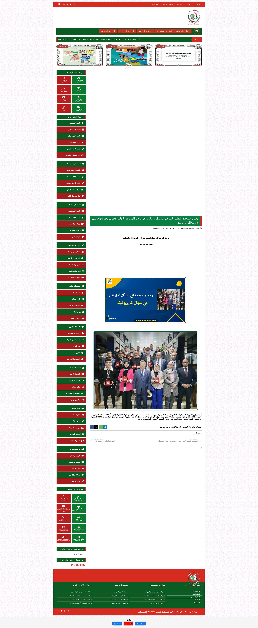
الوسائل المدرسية (74, 380)
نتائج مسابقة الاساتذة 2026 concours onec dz (129, 59)
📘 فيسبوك (140, 623)
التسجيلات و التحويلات (73, 340)
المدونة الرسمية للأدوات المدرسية (80, 599)
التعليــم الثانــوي (145, 31)
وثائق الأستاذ (76, 408)
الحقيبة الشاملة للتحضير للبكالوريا (80, 595)
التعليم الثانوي (196, 594)
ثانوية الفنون (76, 237)
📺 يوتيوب (128, 623)
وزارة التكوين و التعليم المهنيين (154, 599)
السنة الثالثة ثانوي (75, 217)
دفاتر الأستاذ (76, 415)
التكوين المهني (195, 602)
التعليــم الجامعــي (127, 31)
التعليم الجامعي (167, 228)
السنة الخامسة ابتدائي (72, 155)
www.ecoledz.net (146, 244)
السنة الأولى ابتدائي (74, 129)
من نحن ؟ (197, 4)
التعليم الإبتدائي (195, 591)
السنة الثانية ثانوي (74, 211)
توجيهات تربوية (156, 228)
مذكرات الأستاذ (75, 421)
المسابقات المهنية (74, 327)
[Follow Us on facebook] (57, 610)
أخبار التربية (176, 228)
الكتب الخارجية (75, 374)
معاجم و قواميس (75, 400)
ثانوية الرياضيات (75, 230)
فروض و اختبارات (74, 455)
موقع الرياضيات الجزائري (119, 595)
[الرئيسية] (197, 31)
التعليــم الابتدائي (182, 31)
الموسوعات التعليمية (73, 393)
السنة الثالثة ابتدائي (74, 142)
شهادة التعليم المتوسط (72, 189)
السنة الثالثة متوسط (74, 177)
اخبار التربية (77, 346)
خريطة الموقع (155, 4)
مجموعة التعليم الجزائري (119, 603)
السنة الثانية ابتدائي (74, 136)
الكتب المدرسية (75, 367)
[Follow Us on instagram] (61, 610)
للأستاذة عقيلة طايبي (162, 612)
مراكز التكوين (76, 312)
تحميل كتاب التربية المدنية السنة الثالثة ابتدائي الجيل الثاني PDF (82, 39)
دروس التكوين (76, 318)
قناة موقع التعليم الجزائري (118, 599)
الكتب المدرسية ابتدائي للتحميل (80, 592)
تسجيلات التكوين (75, 292)
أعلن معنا (179, 4)
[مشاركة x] (96, 427)
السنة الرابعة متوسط (73, 183)
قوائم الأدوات (76, 387)
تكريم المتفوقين (75, 481)
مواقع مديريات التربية (157, 603)
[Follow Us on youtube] (64, 610)
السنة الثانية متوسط (74, 170)
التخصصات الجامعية (73, 258)
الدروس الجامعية (75, 265)
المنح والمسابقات (75, 271)
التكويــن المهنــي (108, 31)
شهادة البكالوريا (75, 224)
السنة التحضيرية (75, 123)
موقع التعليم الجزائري (120, 592)
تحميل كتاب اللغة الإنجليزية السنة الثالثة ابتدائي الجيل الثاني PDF (130, 39)
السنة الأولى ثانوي (75, 204)
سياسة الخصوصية (168, 4)
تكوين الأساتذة (75, 440)
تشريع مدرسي (75, 352)
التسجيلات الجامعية (74, 245)
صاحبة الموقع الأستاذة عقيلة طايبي (79, 603)
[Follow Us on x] (68, 610)
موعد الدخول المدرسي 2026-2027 (178, 59)
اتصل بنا (188, 4)
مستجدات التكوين (75, 286)
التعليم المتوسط (195, 600)
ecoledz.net (142, 612)
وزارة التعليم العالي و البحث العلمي (152, 595)
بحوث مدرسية (76, 468)
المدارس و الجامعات (74, 252)
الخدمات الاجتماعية (73, 359)
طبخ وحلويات (76, 299)
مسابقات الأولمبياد (74, 475)
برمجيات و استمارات (74, 333)
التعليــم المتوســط (164, 31)
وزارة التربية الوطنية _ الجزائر (154, 592)
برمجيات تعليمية (74, 428)
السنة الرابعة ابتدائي (74, 149)
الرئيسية (183, 228)
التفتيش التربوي (75, 434)
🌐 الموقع (117, 623)
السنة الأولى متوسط (74, 164)
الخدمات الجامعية (74, 277)
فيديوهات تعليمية (75, 462)
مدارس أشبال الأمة (74, 196)
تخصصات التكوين (74, 305)
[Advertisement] (146, 259)
